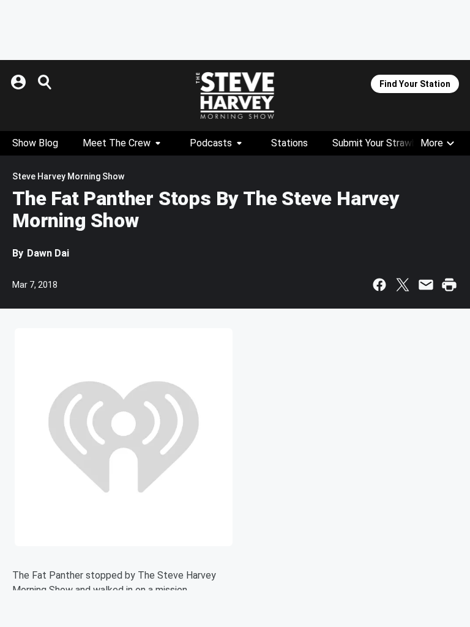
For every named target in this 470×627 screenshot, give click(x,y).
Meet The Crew (117, 143)
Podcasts (211, 143)
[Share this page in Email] (426, 284)
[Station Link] (235, 95)
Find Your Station (414, 84)
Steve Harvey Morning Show (68, 176)
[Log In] (19, 82)
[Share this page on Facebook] (379, 284)
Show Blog (35, 143)
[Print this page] (449, 284)
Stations (289, 143)
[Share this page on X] (402, 284)
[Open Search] (45, 82)
